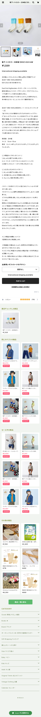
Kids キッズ (5, 663)
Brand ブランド (6, 627)
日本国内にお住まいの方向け (20, 287)
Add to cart (20, 281)
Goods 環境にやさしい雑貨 (10, 614)
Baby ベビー (6, 657)
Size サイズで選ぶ (8, 651)
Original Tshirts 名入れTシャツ (12, 675)
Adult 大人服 (6, 669)
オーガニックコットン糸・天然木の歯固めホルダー (17, 633)
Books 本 (5, 621)
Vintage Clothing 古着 (9, 682)
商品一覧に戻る (20, 602)
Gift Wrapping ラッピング (10, 639)
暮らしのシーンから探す (9, 645)
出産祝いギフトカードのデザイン (14, 265)
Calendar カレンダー (8, 688)
